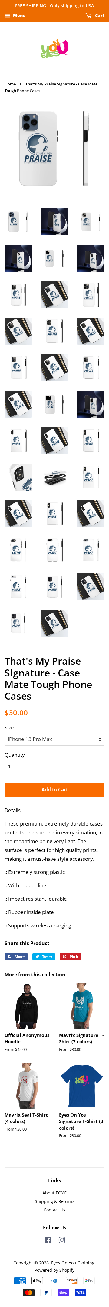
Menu (18, 15)
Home (10, 84)
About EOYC (54, 1193)
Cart (99, 15)
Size (9, 727)
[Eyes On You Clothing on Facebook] (47, 1241)
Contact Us (54, 1210)
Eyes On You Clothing (72, 1263)
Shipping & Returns (54, 1201)
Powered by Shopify (54, 1270)
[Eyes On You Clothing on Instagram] (61, 1241)
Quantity (15, 754)
